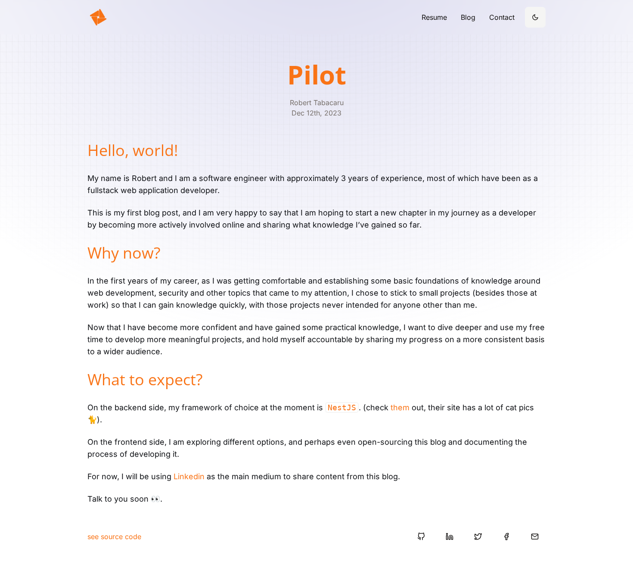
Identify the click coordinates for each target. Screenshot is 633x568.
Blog (468, 17)
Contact (502, 17)
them (400, 407)
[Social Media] (421, 536)
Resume (434, 17)
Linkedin (189, 476)
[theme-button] (535, 17)
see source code (114, 536)
